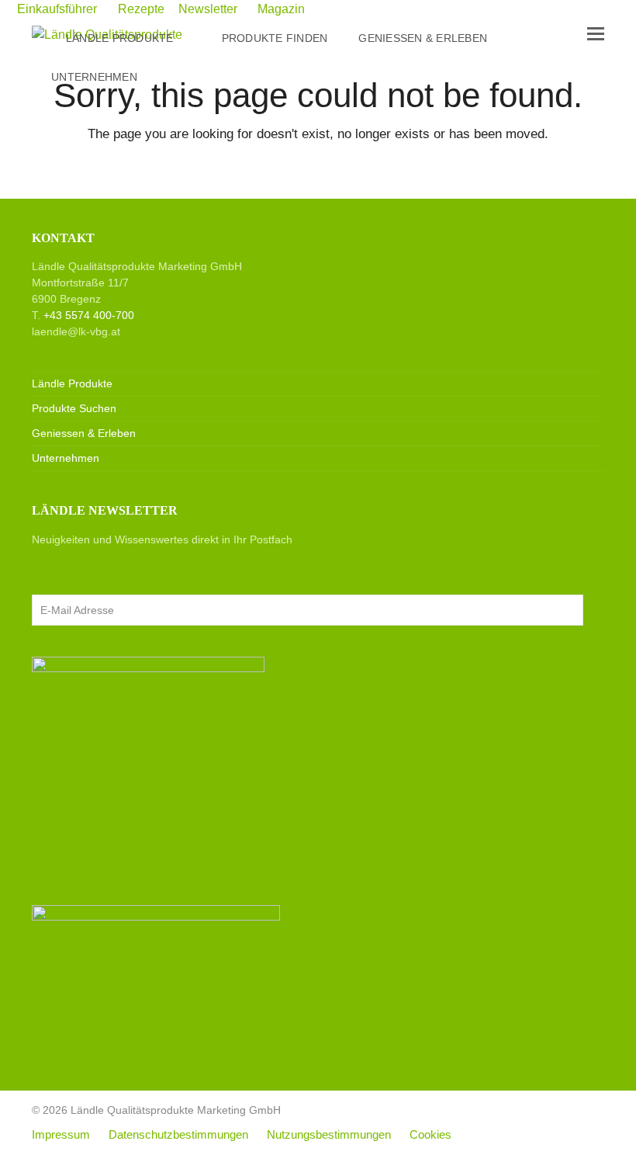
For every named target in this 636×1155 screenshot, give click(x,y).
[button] (595, 34)
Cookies (430, 1135)
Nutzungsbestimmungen (329, 1135)
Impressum (61, 1135)
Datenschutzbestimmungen (178, 1135)
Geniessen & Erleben (84, 433)
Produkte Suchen (74, 408)
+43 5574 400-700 (88, 315)
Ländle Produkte (72, 383)
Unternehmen (65, 458)
